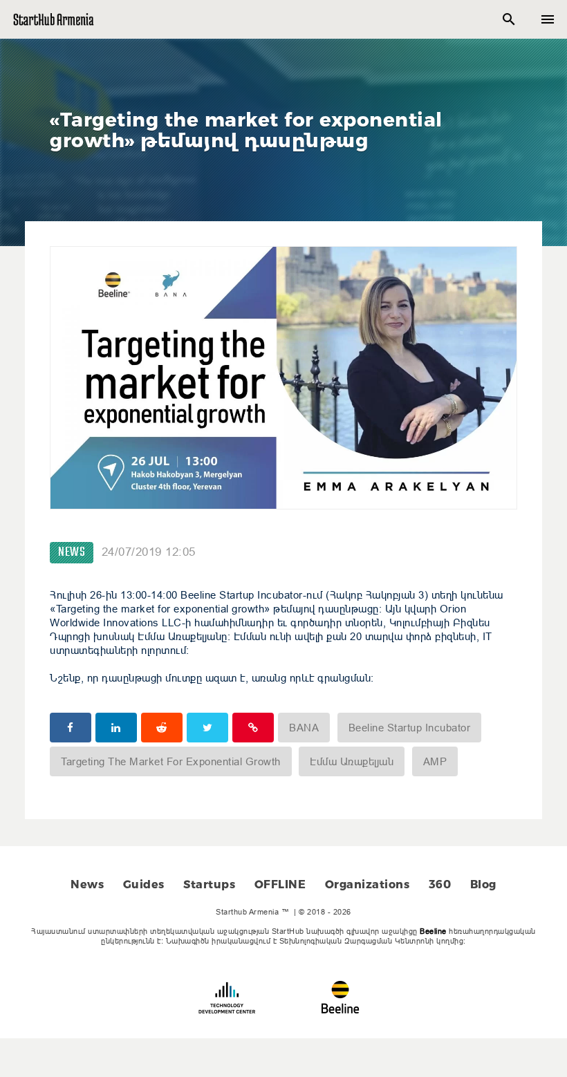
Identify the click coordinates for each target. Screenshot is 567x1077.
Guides (144, 884)
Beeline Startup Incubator (409, 727)
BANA (304, 727)
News (71, 552)
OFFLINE (280, 884)
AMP (435, 761)
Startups (209, 884)
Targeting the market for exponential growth (171, 761)
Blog (483, 884)
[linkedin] (116, 727)
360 (440, 884)
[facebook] (70, 727)
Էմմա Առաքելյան (351, 761)
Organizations (367, 884)
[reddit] (162, 727)
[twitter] (207, 727)
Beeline (433, 931)
